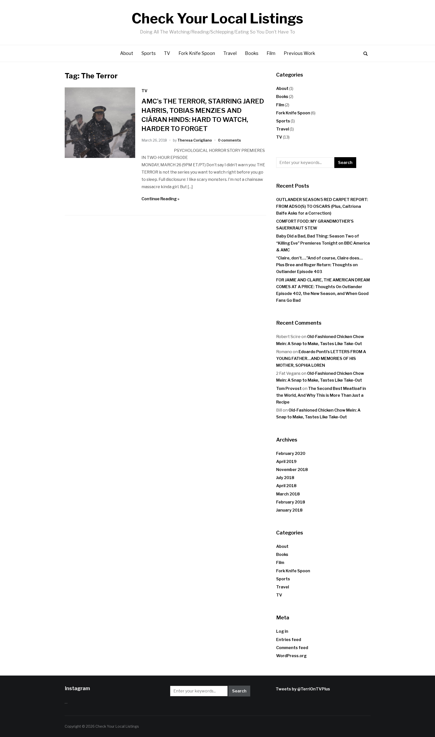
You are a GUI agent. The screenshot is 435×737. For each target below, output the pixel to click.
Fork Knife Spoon (196, 53)
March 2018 (288, 494)
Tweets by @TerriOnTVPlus (303, 689)
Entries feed (288, 639)
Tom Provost (289, 388)
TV (167, 53)
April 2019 (286, 461)
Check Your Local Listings (217, 18)
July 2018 (285, 477)
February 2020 (290, 453)
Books (251, 53)
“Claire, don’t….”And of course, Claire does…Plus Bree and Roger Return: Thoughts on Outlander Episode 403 (319, 265)
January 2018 (289, 510)
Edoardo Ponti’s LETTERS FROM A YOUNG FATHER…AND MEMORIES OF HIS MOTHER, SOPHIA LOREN (321, 358)
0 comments (229, 140)
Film (271, 53)
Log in (282, 631)
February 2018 (290, 502)
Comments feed (292, 647)
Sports (148, 53)
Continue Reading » (160, 198)
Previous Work (299, 53)
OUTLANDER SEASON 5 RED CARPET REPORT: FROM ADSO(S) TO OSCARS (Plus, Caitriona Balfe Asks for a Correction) (322, 206)
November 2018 (292, 469)
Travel (230, 53)
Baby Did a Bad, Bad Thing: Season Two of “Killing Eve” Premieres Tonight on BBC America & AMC (323, 243)
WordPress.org (291, 655)
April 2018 (286, 485)
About (126, 53)
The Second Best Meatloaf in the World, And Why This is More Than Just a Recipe (321, 395)
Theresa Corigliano (194, 140)
